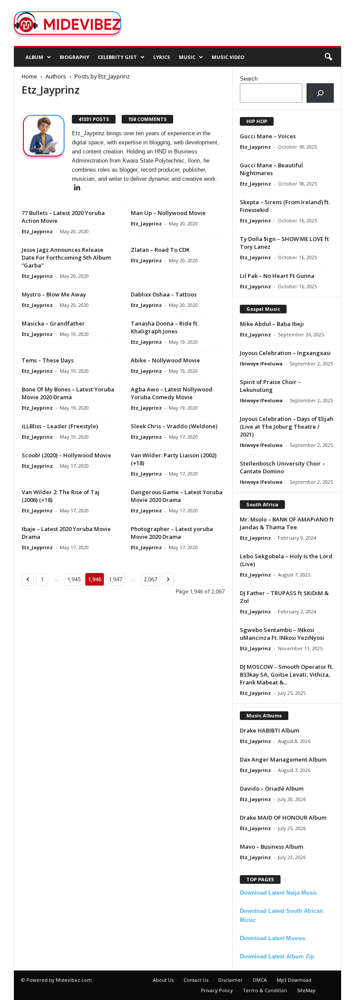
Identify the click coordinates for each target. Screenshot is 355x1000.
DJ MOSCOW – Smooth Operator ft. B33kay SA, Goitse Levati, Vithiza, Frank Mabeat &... (286, 674)
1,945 (74, 579)
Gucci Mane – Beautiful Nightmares (271, 169)
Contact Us (196, 980)
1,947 (115, 579)
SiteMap (306, 990)
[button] (328, 57)
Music (187, 57)
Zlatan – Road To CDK (160, 250)
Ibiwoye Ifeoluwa (261, 363)
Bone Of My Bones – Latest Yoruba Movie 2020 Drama (68, 393)
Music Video (228, 57)
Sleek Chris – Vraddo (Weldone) (174, 426)
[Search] (320, 93)
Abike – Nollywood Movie (165, 360)
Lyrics (161, 57)
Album (34, 57)
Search (249, 78)
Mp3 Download (294, 980)
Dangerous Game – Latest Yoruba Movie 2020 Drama (177, 496)
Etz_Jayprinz (37, 231)
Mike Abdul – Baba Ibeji (272, 324)
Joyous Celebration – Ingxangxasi (285, 353)
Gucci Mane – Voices (268, 136)
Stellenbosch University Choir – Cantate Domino (282, 467)
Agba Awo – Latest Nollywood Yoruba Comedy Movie (172, 393)
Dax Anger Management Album (283, 759)
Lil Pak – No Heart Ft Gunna (277, 276)
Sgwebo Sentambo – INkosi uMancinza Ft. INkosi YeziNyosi (282, 634)
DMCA (260, 980)
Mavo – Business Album (271, 846)
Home (29, 76)
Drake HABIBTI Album (269, 730)
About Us (163, 980)
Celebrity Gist (117, 57)
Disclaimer (230, 980)
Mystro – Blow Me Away (54, 294)
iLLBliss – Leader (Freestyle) (60, 426)
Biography (74, 57)
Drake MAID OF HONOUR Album (283, 817)
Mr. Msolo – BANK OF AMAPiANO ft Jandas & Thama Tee (287, 523)
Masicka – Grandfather (53, 323)
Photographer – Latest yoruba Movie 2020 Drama (172, 533)
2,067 (150, 579)
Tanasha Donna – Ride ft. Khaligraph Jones (165, 327)
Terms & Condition (265, 990)
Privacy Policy (217, 990)
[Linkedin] (77, 188)
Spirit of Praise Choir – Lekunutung (270, 386)
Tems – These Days (48, 360)
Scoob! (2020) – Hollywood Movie (66, 455)
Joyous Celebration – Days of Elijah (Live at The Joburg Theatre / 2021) (286, 426)
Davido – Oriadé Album (271, 788)
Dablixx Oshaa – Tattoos (164, 294)
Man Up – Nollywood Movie (168, 213)
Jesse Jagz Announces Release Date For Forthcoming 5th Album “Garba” (66, 257)
